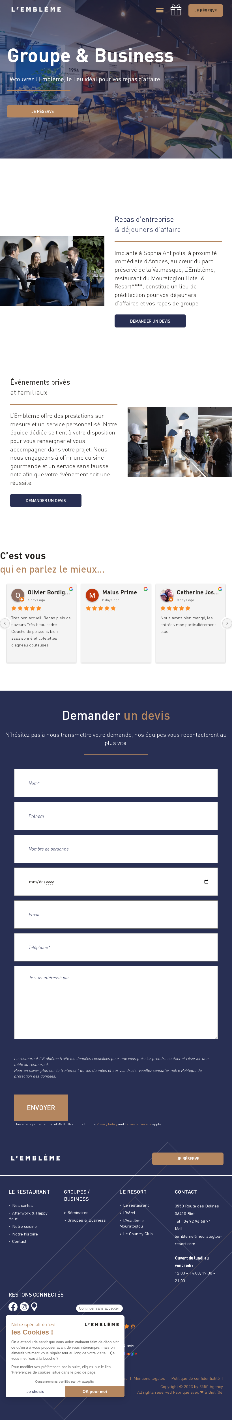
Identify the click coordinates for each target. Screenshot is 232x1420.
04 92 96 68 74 (197, 1221)
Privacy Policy (106, 1124)
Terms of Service (138, 1124)
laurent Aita (44, 592)
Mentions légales (149, 1378)
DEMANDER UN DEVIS (150, 321)
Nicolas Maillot (122, 592)
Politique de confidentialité (195, 1378)
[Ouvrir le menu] (160, 10)
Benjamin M (193, 592)
